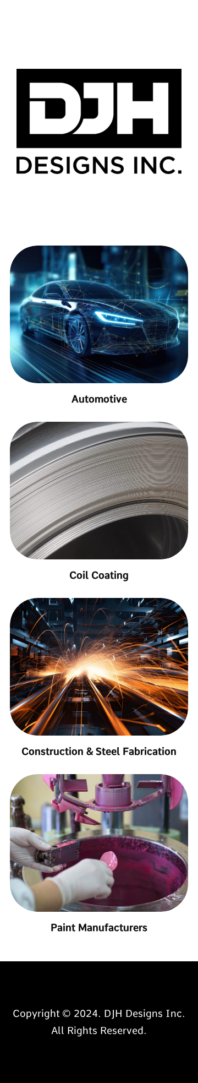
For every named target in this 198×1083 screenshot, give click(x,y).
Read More (99, 983)
